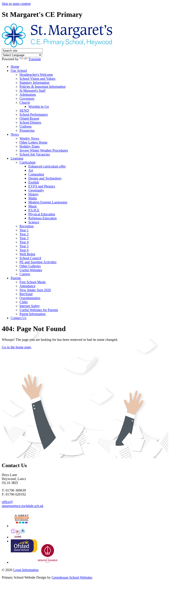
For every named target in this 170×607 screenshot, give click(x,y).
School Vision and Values (37, 78)
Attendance (27, 286)
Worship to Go (38, 106)
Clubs (23, 302)
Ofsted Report (29, 118)
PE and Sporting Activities (37, 262)
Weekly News (29, 138)
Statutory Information (34, 82)
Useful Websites (30, 270)
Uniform (25, 126)
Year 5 (24, 246)
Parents (16, 278)
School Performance (33, 114)
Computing (36, 174)
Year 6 (24, 250)
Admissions (27, 94)
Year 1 (24, 230)
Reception (26, 226)
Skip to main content (16, 4)
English (33, 182)
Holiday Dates (29, 146)
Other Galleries (30, 266)
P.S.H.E (33, 210)
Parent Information (32, 314)
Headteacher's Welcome (36, 74)
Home (15, 66)
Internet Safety (29, 306)
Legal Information (26, 570)
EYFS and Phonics (41, 186)
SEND (24, 110)
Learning (17, 158)
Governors (26, 98)
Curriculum (27, 162)
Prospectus (27, 130)
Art (30, 170)
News (15, 134)
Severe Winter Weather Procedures (43, 150)
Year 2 (24, 234)
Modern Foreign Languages (47, 202)
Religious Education (42, 218)
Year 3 (24, 238)
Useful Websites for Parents (38, 310)
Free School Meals (32, 282)
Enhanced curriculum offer (47, 166)
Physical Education (41, 214)
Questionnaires (29, 298)
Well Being (27, 254)
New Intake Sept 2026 (35, 290)
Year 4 (24, 242)
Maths (32, 198)
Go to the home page (16, 347)
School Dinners (30, 122)
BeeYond (26, 294)
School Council (30, 258)
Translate (34, 59)
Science (33, 222)
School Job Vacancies (34, 154)
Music (32, 206)
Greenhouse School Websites (72, 577)
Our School (19, 70)
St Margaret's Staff (32, 90)
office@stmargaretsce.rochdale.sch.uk (22, 504)
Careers (24, 274)
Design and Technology (45, 178)
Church (24, 102)
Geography (36, 190)
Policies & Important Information (42, 86)
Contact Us (18, 318)
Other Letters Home (33, 142)
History (33, 194)
